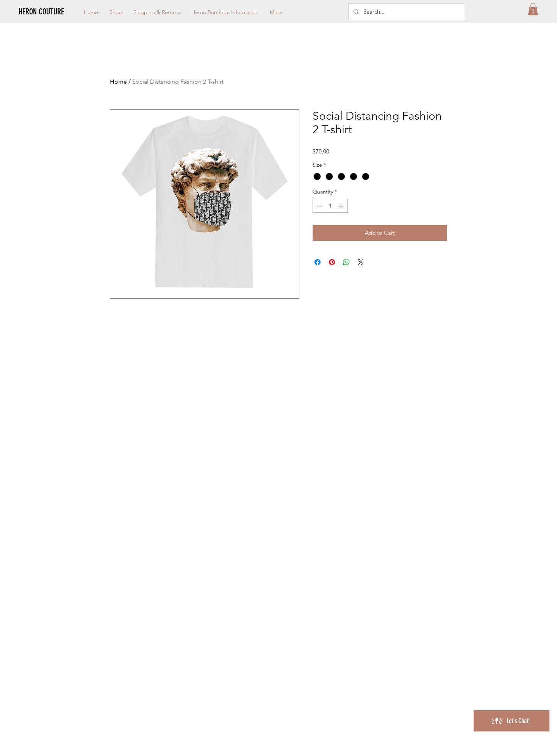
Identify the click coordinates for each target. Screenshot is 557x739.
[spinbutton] (330, 205)
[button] (533, 9)
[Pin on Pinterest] (331, 262)
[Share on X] (360, 262)
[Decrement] (318, 205)
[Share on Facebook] (317, 262)
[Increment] (341, 205)
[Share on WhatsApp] (346, 262)
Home (118, 81)
